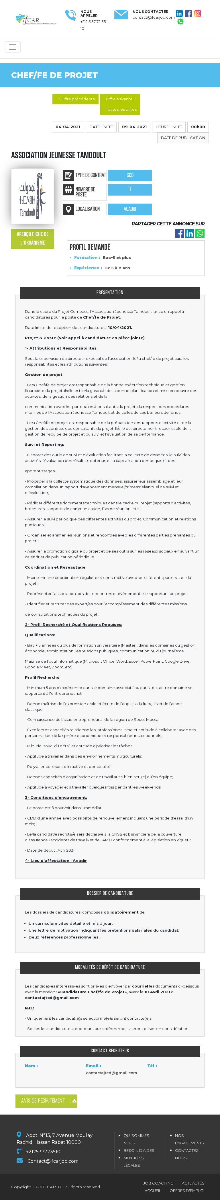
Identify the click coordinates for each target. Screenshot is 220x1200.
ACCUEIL (153, 1190)
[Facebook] (179, 233)
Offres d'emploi (187, 1190)
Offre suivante (121, 99)
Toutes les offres (121, 109)
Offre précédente (76, 99)
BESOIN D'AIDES (138, 1150)
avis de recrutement (43, 1101)
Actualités (193, 1183)
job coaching (158, 1183)
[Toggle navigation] (13, 47)
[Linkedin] (189, 233)
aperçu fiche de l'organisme (33, 239)
